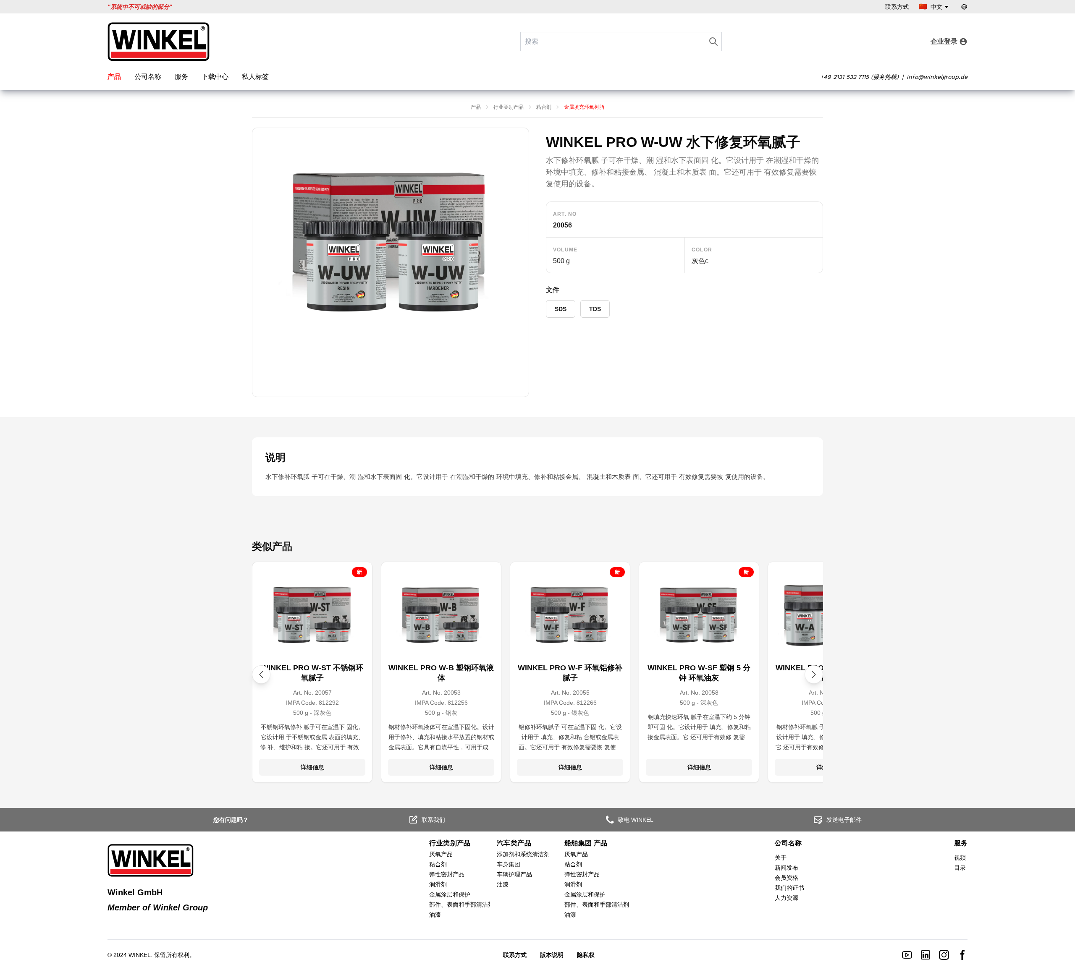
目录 (960, 867)
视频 (960, 857)
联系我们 (433, 819)
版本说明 (552, 955)
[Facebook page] (962, 955)
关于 (781, 857)
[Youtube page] (907, 955)
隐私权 (586, 955)
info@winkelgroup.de (937, 76)
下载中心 (215, 76)
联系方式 (897, 6)
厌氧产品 (441, 854)
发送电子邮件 (844, 819)
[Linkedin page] (925, 955)
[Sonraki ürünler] (814, 674)
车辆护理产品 (514, 874)
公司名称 (147, 76)
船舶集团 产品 (586, 843)
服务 (181, 76)
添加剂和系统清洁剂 (523, 854)
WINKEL (139, 955)
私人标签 (255, 76)
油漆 (435, 914)
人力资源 (786, 897)
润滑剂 (438, 884)
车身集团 (508, 864)
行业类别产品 (508, 107)
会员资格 (786, 877)
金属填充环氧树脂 (584, 107)
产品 (114, 76)
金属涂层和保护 (449, 894)
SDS (560, 309)
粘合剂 (543, 107)
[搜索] (713, 41)
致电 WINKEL (635, 819)
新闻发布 (786, 867)
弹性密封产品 (446, 874)
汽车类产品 (514, 843)
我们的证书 (789, 887)
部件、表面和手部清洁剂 (461, 904)
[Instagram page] (944, 955)
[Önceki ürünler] (261, 674)
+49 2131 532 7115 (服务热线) (859, 76)
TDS (595, 309)
